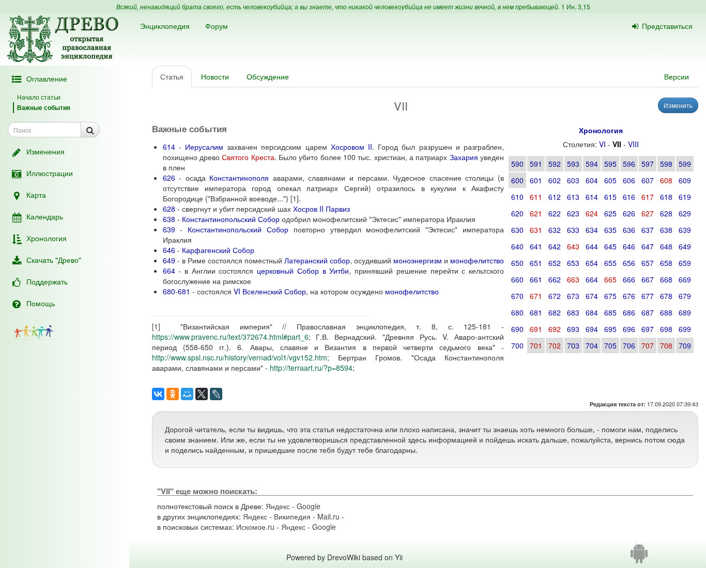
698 (666, 329)
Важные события (43, 107)
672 (554, 296)
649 (685, 246)
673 (573, 296)
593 (573, 164)
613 (573, 197)
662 (554, 279)
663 (573, 279)
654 (592, 263)
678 (666, 296)
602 (554, 180)
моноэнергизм (417, 260)
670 (517, 296)
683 (573, 312)
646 (629, 246)
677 (647, 296)
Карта (36, 195)
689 (685, 312)
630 (517, 230)
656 (629, 263)
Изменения (45, 151)
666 (629, 279)
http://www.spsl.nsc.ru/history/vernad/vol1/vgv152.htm (239, 357)
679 (685, 296)
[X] (201, 394)
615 (610, 197)
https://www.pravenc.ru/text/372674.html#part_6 (230, 337)
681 (536, 312)
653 (573, 263)
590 (517, 164)
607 (647, 180)
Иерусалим (204, 146)
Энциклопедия (165, 26)
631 (536, 230)
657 (647, 263)
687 (647, 312)
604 (592, 180)
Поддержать (47, 281)
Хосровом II (351, 146)
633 (573, 230)
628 (666, 213)
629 (685, 213)
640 (517, 246)
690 (517, 329)
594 (592, 164)
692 (554, 329)
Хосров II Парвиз (321, 208)
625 (610, 213)
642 (554, 246)
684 (592, 312)
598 (666, 164)
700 (517, 345)
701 (536, 345)
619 (685, 197)
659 (685, 263)
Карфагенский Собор (218, 250)
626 (629, 213)
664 (592, 279)
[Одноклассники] (172, 394)
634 (592, 230)
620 (517, 213)
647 (647, 246)
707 (647, 345)
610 (517, 197)
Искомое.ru (255, 527)
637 (647, 230)
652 (554, 263)
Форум (216, 26)
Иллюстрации (49, 173)
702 (554, 345)
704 (592, 345)
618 (666, 197)
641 (536, 246)
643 (573, 246)
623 (573, 213)
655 (610, 263)
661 (536, 279)
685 (610, 312)
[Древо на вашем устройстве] (639, 557)
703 (573, 345)
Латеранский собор (317, 260)
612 (554, 197)
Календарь (44, 216)
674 (592, 296)
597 (647, 164)
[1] (294, 198)
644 (592, 246)
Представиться (667, 26)
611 (536, 197)
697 (647, 329)
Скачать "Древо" (53, 260)
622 (554, 213)
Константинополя (239, 177)
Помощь (40, 303)
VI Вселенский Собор (270, 291)
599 (685, 164)
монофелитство (477, 260)
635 (610, 230)
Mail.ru (328, 516)
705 (610, 345)
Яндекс (278, 506)
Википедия (292, 516)
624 (592, 213)
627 (647, 213)
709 (685, 345)
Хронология (46, 238)
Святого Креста (248, 157)
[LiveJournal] (216, 394)
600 (517, 180)
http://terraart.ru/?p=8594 (311, 367)
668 (666, 279)
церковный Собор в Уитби (303, 270)
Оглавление (46, 78)
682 (554, 312)
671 (536, 296)
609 (685, 180)
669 (685, 279)
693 (573, 329)
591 (536, 164)
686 (629, 312)
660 (517, 279)
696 (629, 329)
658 (666, 263)
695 (610, 329)
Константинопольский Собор (231, 219)
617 (647, 197)
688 (666, 312)
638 (666, 230)
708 (666, 345)
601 (536, 180)
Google (308, 506)
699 (685, 329)
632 (554, 230)
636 (629, 230)
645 (610, 246)
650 (517, 263)
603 (573, 180)
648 (666, 246)
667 (647, 279)
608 (666, 180)
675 (610, 296)
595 (610, 164)
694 (592, 329)
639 (685, 230)
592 (554, 164)
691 (536, 329)
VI (602, 144)
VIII (633, 144)
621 (536, 213)
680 (517, 312)
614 (592, 197)
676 (629, 296)
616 (629, 197)
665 (610, 279)
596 (629, 164)
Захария (464, 157)
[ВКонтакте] (158, 394)
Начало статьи (38, 96)
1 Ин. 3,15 (575, 6)
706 (629, 345)
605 (610, 180)
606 (629, 180)
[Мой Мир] (187, 394)
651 (536, 263)
